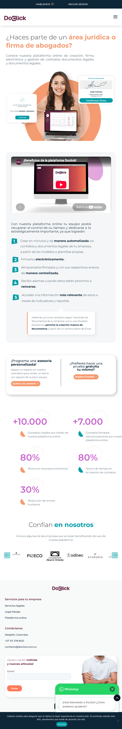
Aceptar (62, 724)
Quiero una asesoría (24, 383)
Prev (7, 555)
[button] (112, 689)
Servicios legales (15, 605)
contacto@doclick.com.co (21, 646)
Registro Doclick (84, 376)
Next (115, 555)
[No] (118, 720)
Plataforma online (16, 617)
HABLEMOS (43, 4)
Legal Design (12, 611)
